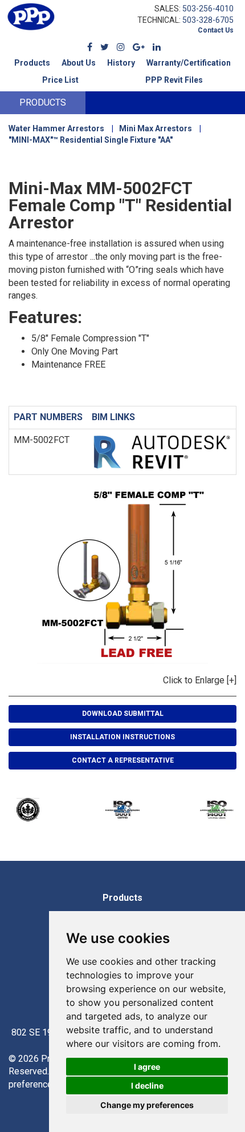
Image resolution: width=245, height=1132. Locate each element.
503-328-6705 (208, 20)
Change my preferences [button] (147, 1105)
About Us (79, 62)
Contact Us (216, 30)
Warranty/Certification (188, 62)
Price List (60, 79)
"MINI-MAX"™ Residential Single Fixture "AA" (91, 139)
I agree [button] (147, 1066)
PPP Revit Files (174, 79)
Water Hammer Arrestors (56, 128)
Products (32, 62)
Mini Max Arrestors (155, 128)
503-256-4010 (208, 8)
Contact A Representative (123, 760)
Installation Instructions (122, 737)
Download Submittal (123, 714)
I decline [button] (147, 1085)
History (121, 62)
